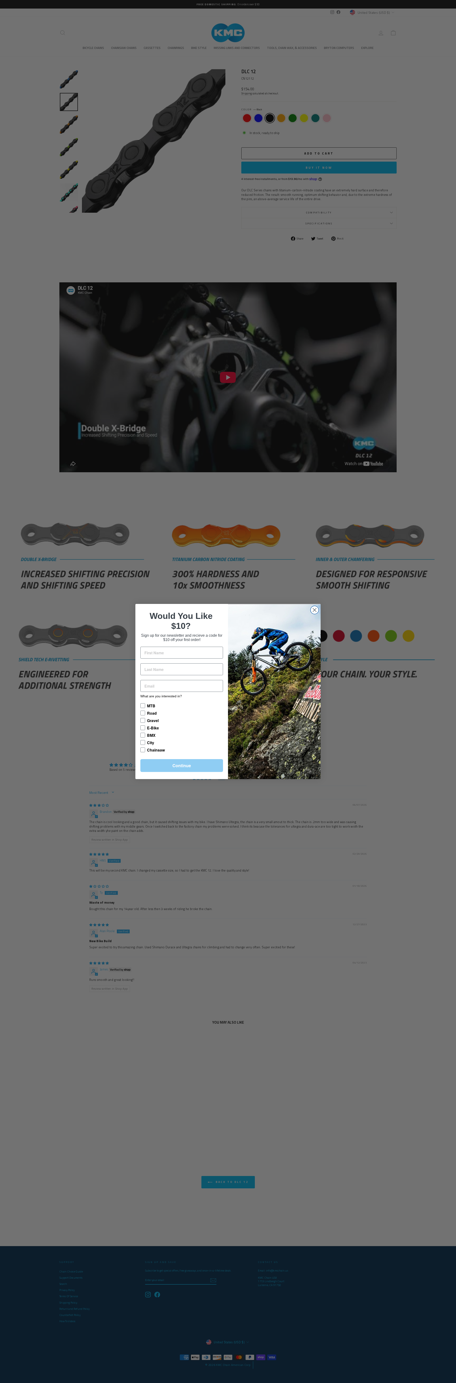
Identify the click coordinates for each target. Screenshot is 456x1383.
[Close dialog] (314, 610)
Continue (181, 765)
